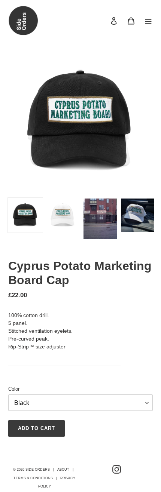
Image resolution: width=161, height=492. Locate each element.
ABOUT (63, 469)
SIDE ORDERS (37, 469)
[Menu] (148, 21)
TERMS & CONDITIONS (33, 478)
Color (13, 389)
